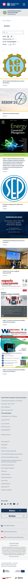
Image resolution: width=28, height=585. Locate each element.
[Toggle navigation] (24, 4)
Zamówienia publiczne (6, 490)
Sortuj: (4, 41)
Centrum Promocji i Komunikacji (8, 451)
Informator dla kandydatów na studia (9, 457)
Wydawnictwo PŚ (5, 486)
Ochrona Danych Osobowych (7, 468)
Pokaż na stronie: (7, 39)
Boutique (12, 516)
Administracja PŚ (5, 441)
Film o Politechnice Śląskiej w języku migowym (12, 454)
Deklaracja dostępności (14, 556)
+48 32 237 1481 (10, 403)
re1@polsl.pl (7, 407)
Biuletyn (12, 510)
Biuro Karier (4, 447)
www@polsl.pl (21, 554)
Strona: (5, 44)
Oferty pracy (4, 471)
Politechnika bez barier (6, 477)
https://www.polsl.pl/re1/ (7, 410)
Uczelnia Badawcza (5, 483)
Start (4, 20)
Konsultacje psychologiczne (7, 465)
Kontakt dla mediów (5, 434)
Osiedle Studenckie (5, 474)
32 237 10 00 (7, 419)
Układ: (4, 36)
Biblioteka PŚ (4, 444)
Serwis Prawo (4, 480)
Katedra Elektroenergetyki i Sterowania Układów (14, 11)
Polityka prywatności (14, 545)
